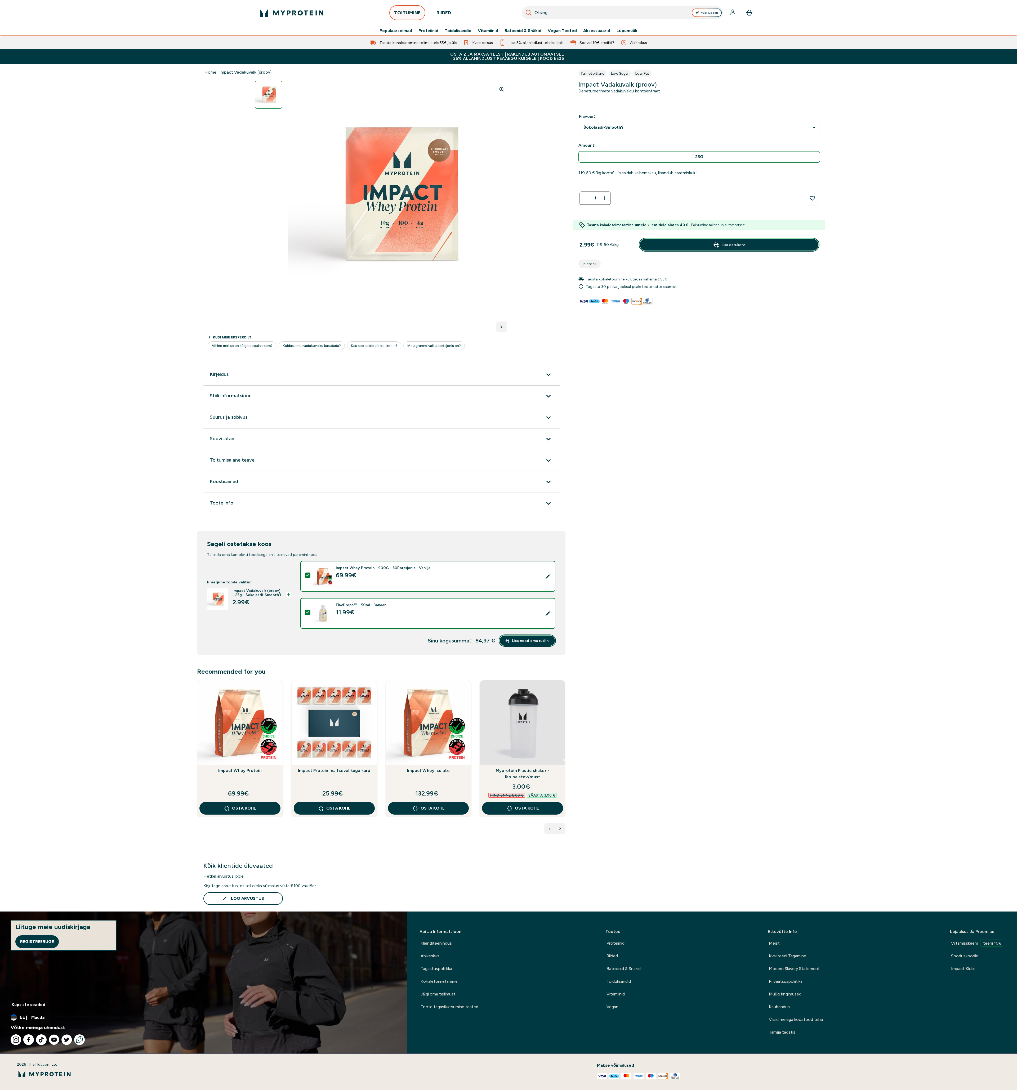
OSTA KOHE (244, 808)
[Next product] (560, 828)
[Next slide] (564, 760)
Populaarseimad (396, 31)
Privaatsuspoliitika (785, 981)
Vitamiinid (488, 31)
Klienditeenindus (436, 943)
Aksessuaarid (596, 31)
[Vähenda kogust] (585, 198)
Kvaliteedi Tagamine (787, 956)
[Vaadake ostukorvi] (749, 12)
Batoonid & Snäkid (523, 31)
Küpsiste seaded (28, 1004)
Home (210, 72)
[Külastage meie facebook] (28, 1039)
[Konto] (733, 12)
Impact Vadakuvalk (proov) (245, 72)
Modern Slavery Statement (794, 968)
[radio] (699, 157)
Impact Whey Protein (240, 770)
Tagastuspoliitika (436, 968)
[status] (595, 198)
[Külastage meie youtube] (54, 1039)
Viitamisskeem (976, 943)
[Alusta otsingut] (528, 12)
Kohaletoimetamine (439, 981)
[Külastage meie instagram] (16, 1039)
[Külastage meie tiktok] (41, 1039)
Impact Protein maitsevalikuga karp (334, 770)
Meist (774, 943)
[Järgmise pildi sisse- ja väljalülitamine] (501, 326)
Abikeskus (430, 956)
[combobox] (623, 12)
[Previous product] (549, 828)
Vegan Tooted (562, 31)
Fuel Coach (709, 13)
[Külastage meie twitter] (66, 1039)
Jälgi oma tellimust (438, 994)
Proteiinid (428, 31)
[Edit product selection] (548, 576)
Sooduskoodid (964, 956)
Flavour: (587, 116)
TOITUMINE (407, 12)
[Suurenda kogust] (604, 198)
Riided (612, 956)
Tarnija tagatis (782, 1032)
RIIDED (443, 12)
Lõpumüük (627, 31)
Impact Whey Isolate (428, 770)
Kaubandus (779, 1006)
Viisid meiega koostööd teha (796, 1019)
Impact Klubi (963, 968)
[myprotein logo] (291, 12)
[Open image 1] (268, 95)
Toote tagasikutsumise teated (449, 1006)
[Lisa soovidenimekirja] (812, 198)
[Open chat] (79, 1039)
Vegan (612, 1006)
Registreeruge (37, 941)
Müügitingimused (785, 994)
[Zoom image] (501, 89)
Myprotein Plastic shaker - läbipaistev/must (522, 773)
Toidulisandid (458, 31)
